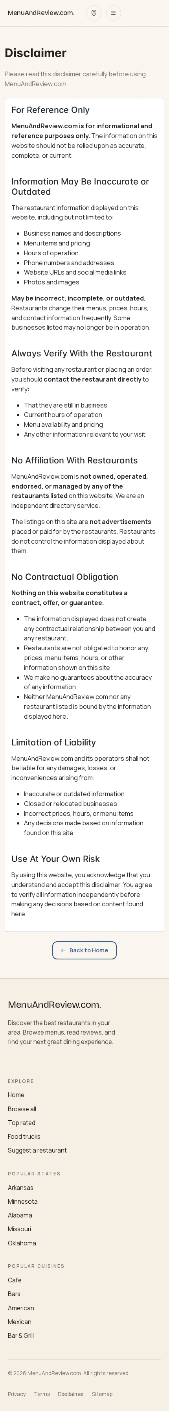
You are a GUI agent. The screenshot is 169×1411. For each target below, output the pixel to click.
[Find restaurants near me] (93, 13)
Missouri (19, 1229)
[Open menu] (113, 13)
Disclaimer (71, 1394)
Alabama (20, 1215)
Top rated (21, 1123)
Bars (14, 1294)
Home (16, 1095)
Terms (42, 1394)
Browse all (22, 1109)
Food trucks (24, 1136)
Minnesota (23, 1201)
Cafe (15, 1280)
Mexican (19, 1322)
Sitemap (102, 1394)
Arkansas (20, 1188)
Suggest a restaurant (37, 1150)
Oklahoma (22, 1243)
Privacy (17, 1394)
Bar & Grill (21, 1336)
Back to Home (89, 950)
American (21, 1308)
